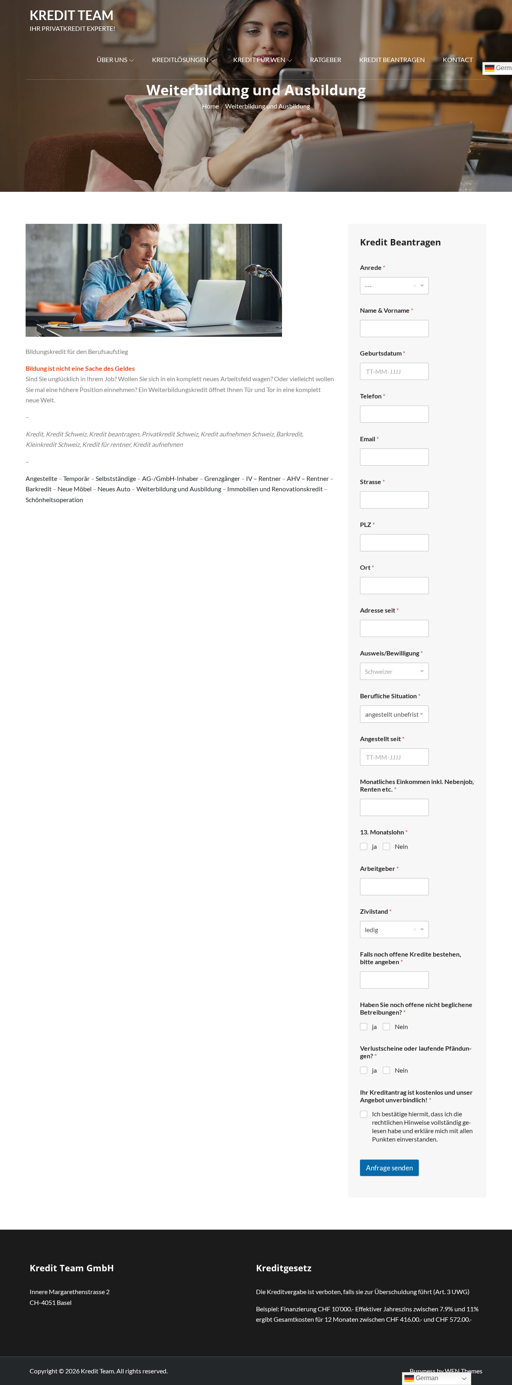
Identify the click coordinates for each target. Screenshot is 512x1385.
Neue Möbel (75, 488)
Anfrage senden (389, 1168)
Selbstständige (116, 478)
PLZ (367, 524)
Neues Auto (114, 488)
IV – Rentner (263, 478)
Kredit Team (72, 15)
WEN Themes (463, 1371)
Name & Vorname (386, 310)
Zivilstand (376, 911)
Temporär (76, 478)
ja (374, 846)
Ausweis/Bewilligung (391, 653)
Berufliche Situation (390, 696)
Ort (367, 567)
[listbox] (394, 285)
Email (369, 438)
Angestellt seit (382, 738)
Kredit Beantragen (392, 59)
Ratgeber (325, 59)
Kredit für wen (259, 59)
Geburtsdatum (382, 353)
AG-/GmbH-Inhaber (170, 478)
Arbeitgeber (379, 868)
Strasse (372, 481)
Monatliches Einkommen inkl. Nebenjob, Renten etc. (417, 785)
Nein (401, 846)
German (426, 1378)
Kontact (458, 59)
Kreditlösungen (180, 59)
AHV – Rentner (308, 478)
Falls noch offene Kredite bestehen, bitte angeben (410, 957)
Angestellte (41, 478)
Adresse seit (379, 610)
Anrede (372, 267)
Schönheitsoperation (54, 499)
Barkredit (39, 488)
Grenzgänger (222, 478)
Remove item (415, 286)
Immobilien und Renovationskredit (275, 488)
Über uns (112, 59)
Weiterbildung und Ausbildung (178, 488)
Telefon (372, 396)
